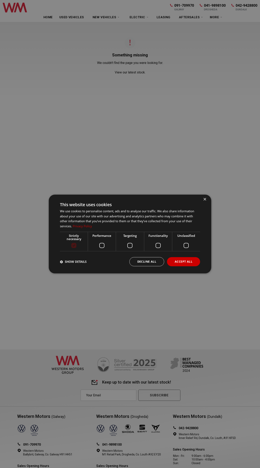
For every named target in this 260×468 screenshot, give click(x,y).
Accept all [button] (183, 261)
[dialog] (130, 234)
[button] (73, 262)
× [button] (204, 199)
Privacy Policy (82, 226)
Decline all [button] (146, 261)
